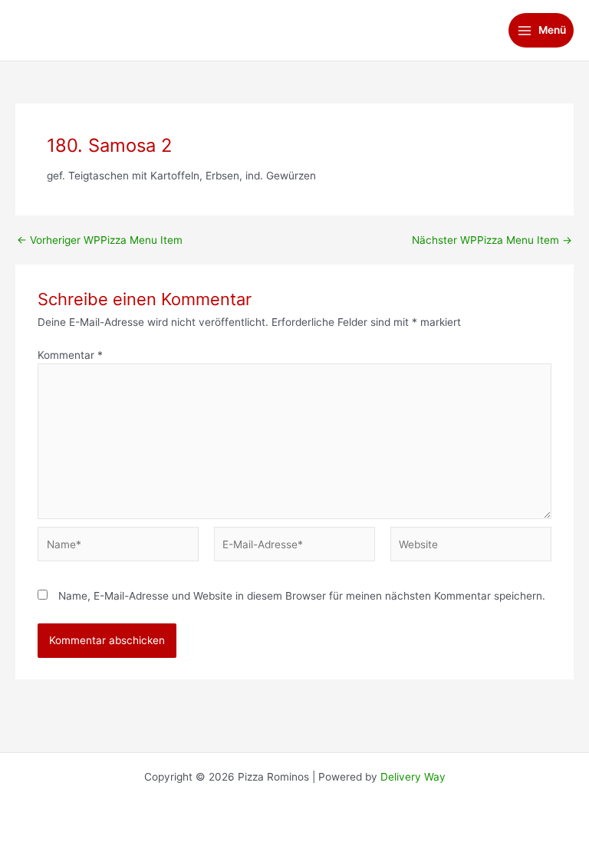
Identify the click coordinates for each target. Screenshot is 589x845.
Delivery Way (413, 777)
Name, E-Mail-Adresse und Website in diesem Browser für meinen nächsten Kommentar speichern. (301, 596)
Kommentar (70, 355)
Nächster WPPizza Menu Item (492, 240)
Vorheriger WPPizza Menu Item (100, 240)
